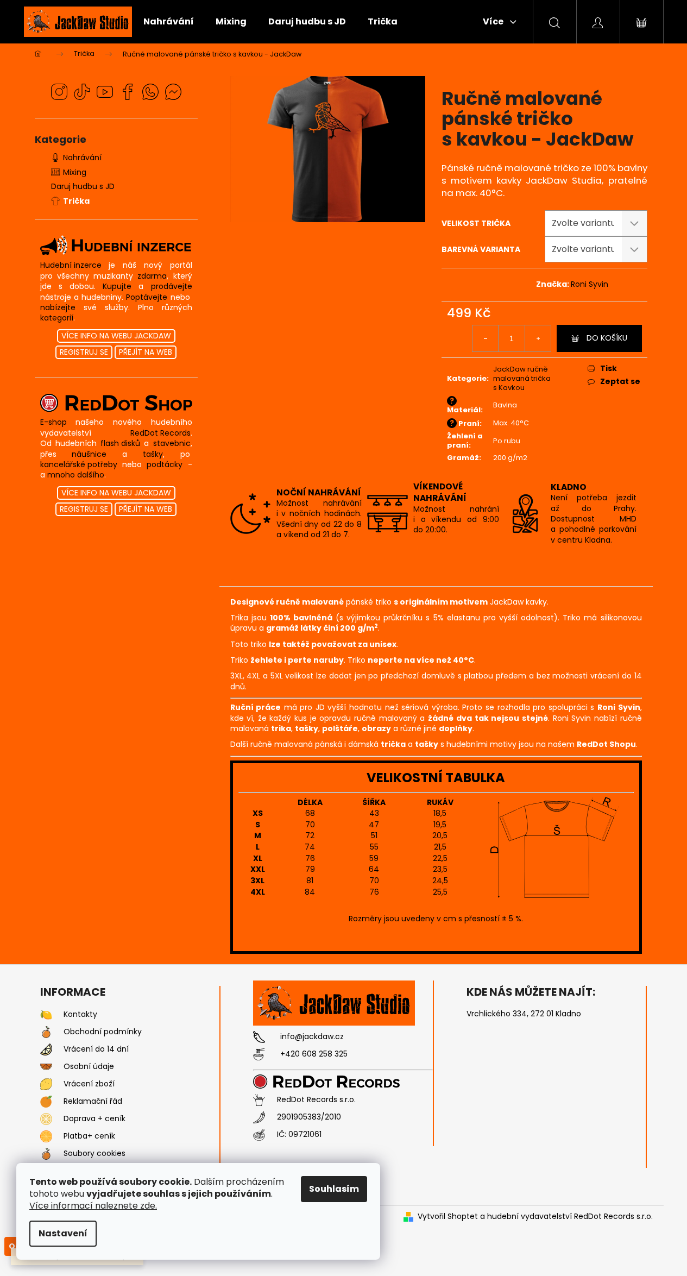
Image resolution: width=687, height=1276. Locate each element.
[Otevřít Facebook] (127, 91)
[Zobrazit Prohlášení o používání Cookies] (46, 1154)
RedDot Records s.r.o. (316, 1100)
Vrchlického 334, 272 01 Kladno (524, 1014)
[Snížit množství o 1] (485, 338)
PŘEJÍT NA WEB (145, 352)
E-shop (53, 422)
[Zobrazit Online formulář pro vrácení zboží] (46, 1084)
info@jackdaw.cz (312, 1037)
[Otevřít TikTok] (82, 91)
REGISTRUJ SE (84, 352)
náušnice (89, 454)
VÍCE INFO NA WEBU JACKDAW (116, 335)
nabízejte (57, 308)
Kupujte (117, 286)
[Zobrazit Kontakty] (46, 1015)
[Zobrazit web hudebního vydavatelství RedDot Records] (334, 1081)
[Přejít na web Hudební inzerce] (116, 245)
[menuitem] (169, 21)
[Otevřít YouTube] (104, 91)
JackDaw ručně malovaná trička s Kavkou (522, 378)
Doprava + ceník (94, 1119)
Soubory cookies (94, 1153)
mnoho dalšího (75, 475)
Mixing (74, 172)
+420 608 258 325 (314, 1054)
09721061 (305, 1134)
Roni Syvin (589, 284)
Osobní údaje (89, 1066)
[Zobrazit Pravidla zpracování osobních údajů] (46, 1067)
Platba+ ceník (89, 1136)
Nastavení (63, 1233)
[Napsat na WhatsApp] (150, 91)
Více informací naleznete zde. (93, 1205)
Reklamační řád (93, 1101)
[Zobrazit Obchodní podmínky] (46, 1032)
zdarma (152, 276)
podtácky (164, 465)
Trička (76, 201)
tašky (153, 454)
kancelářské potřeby (78, 465)
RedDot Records (160, 433)
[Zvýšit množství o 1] (538, 338)
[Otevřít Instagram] (59, 91)
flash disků (120, 443)
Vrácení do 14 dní (96, 1049)
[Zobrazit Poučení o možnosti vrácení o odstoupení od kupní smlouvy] (46, 1049)
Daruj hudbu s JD (83, 186)
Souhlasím (334, 1189)
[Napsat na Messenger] (173, 91)
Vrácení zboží (89, 1084)
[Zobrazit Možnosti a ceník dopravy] (46, 1119)
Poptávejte (146, 297)
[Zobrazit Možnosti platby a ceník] (46, 1136)
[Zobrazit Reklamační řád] (46, 1102)
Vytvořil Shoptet (448, 1216)
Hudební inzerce (71, 265)
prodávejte (171, 286)
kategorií (56, 318)
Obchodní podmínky (103, 1032)
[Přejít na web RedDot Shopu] (116, 403)
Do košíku (607, 337)
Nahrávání (82, 157)
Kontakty (80, 1014)
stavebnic (172, 443)
